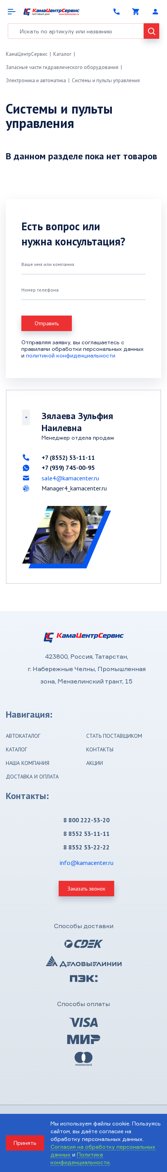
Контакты (99, 749)
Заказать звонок (86, 888)
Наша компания (27, 762)
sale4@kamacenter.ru (70, 478)
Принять (25, 1142)
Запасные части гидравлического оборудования (62, 67)
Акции (94, 762)
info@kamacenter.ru (86, 862)
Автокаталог (23, 735)
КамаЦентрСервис (26, 54)
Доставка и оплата (32, 776)
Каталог (62, 54)
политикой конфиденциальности (70, 355)
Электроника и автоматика (36, 80)
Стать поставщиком (114, 735)
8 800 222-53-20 (86, 820)
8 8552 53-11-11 (86, 833)
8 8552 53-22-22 (86, 847)
